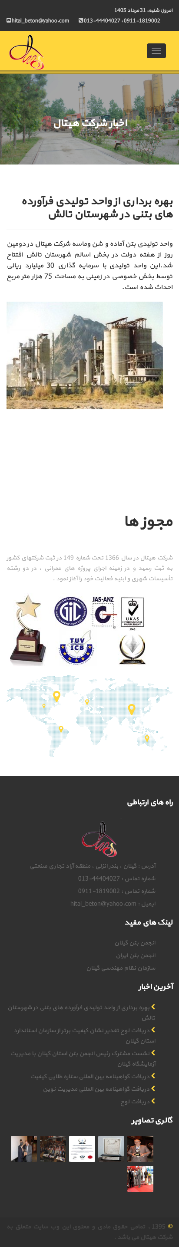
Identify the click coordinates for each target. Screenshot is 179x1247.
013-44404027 (102, 21)
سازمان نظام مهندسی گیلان (120, 968)
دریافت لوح (134, 1101)
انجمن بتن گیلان (134, 943)
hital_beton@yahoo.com (103, 903)
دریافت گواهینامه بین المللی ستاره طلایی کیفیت (89, 1076)
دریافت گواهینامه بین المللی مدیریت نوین (96, 1089)
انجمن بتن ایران (135, 955)
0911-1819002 (142, 21)
